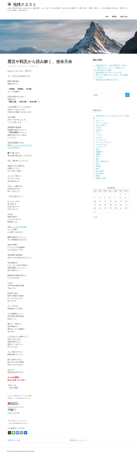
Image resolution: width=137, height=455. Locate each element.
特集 (97, 168)
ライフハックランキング (16, 407)
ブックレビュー (101, 140)
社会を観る (100, 173)
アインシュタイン (102, 123)
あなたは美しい (101, 125)
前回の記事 (17, 76)
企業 (97, 149)
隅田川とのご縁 (14, 440)
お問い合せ (124, 16)
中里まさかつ (23, 66)
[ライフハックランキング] (13, 404)
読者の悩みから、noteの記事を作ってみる (111, 65)
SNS (107, 16)
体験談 (98, 154)
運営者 (114, 16)
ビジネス (99, 137)
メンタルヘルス (101, 144)
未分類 (98, 166)
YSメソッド (100, 120)
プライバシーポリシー (104, 142)
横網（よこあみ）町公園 (17, 227)
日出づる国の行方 (102, 161)
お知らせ (99, 130)
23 (126, 205)
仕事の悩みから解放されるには (107, 80)
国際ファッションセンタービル (19, 145)
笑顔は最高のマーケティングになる (108, 72)
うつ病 (98, 128)
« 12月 (95, 217)
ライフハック (100, 147)
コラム (98, 132)
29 (121, 208)
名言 (97, 156)
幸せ (97, 159)
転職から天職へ (101, 178)
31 (95, 211)
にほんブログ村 (13, 413)
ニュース (99, 135)
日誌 (36, 66)
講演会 (98, 176)
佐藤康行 (32, 66)
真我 (11, 388)
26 (105, 208)
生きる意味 (100, 171)
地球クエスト (24, 4)
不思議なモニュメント (77, 440)
